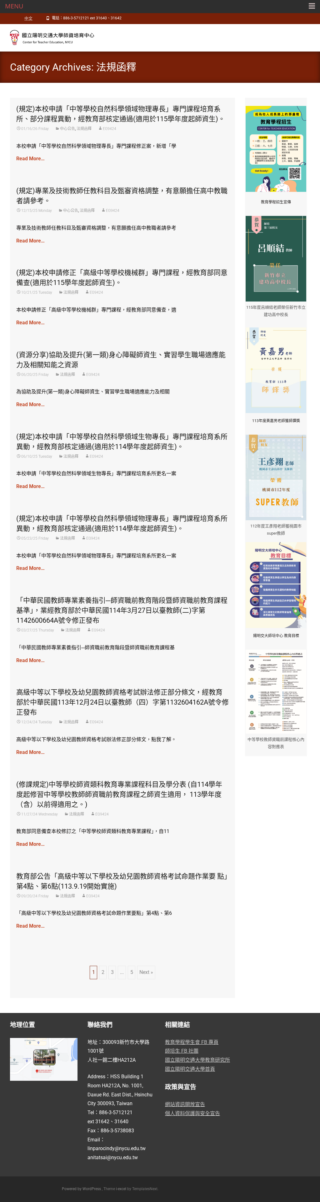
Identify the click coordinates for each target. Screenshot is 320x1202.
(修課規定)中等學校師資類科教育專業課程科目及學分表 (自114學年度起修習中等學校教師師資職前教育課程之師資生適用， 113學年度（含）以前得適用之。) (119, 794)
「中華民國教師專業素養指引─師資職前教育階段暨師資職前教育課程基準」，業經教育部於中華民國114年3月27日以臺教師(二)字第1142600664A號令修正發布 (122, 610)
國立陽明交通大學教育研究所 (197, 1060)
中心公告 (67, 129)
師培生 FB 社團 (181, 1051)
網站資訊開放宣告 (185, 1104)
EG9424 (109, 129)
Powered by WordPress (82, 1189)
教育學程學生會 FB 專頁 (191, 1042)
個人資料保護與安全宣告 (192, 1113)
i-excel (121, 1189)
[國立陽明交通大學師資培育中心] (49, 36)
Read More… (30, 159)
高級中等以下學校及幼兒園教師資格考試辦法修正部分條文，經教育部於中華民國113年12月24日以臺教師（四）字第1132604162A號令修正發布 (122, 702)
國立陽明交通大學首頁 (190, 1069)
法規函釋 (84, 129)
